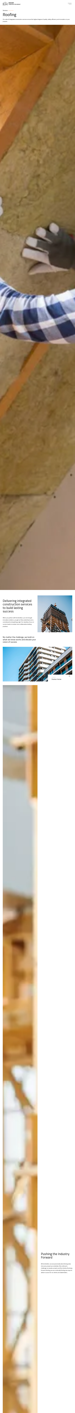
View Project (69, 676)
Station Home (56, 679)
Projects (54, 677)
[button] (69, 3)
